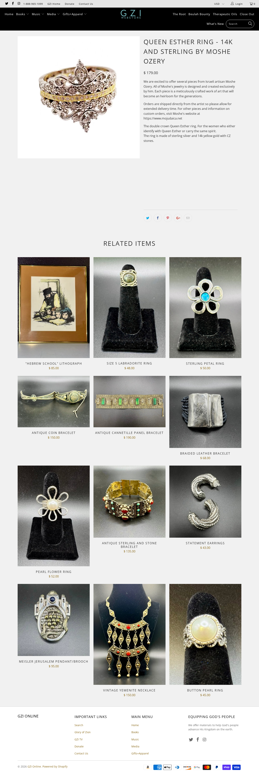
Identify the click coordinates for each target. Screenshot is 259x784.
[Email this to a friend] (188, 218)
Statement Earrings (205, 502)
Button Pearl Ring (205, 634)
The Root (179, 14)
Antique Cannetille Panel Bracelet (129, 401)
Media (52, 14)
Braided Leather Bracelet (205, 412)
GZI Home (53, 3)
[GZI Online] (131, 14)
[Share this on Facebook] (158, 218)
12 (147, 183)
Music (36, 14)
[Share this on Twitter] (148, 218)
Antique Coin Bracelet (54, 401)
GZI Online (34, 766)
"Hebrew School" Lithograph (54, 307)
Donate (69, 3)
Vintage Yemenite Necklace (129, 634)
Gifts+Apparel (73, 14)
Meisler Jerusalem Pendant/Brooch (54, 620)
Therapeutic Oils (225, 14)
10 (204, 173)
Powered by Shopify (54, 766)
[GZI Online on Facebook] (12, 3)
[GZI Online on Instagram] (18, 3)
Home (9, 14)
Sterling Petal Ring (205, 307)
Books (21, 14)
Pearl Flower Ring (54, 516)
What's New (215, 24)
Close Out (247, 14)
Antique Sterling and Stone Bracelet (129, 502)
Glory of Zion (83, 732)
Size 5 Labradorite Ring (129, 307)
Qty (146, 194)
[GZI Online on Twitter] (6, 3)
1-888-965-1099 (33, 3)
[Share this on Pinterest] (168, 218)
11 (214, 173)
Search (79, 725)
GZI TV (78, 739)
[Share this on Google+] (178, 218)
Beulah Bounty (199, 14)
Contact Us (86, 3)
